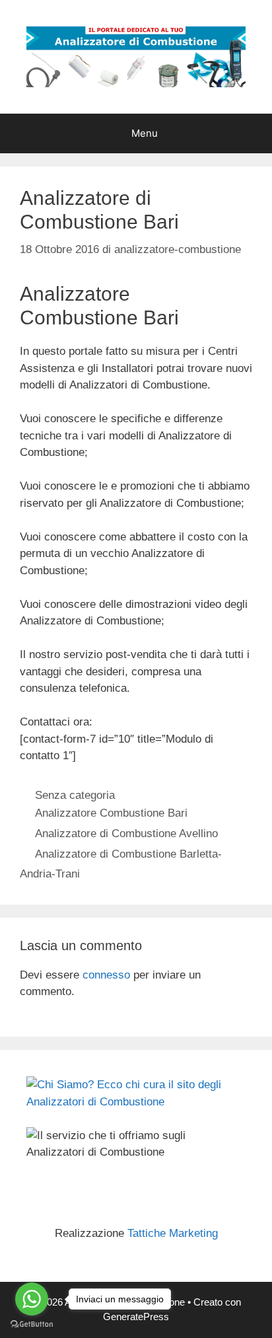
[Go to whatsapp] (31, 1299)
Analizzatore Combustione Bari (111, 813)
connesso (106, 975)
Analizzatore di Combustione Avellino (126, 833)
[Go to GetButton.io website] (32, 1324)
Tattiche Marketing (172, 1233)
